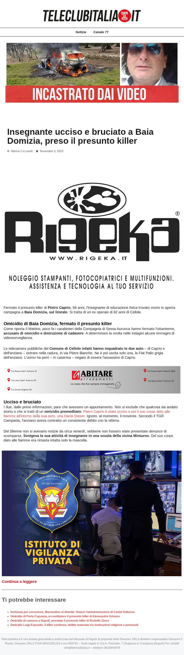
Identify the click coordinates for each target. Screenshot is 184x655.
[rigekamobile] (91, 236)
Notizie (81, 32)
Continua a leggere (19, 581)
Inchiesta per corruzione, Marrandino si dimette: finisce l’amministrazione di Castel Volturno (72, 612)
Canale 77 (101, 32)
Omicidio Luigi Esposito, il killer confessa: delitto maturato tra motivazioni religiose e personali (74, 624)
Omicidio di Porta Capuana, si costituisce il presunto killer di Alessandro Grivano (65, 616)
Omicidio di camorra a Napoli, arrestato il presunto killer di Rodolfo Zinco (59, 620)
